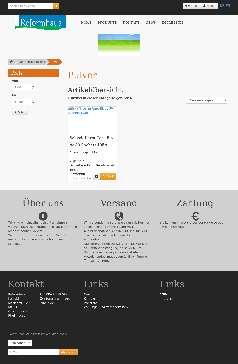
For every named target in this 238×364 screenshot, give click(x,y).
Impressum (172, 22)
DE (222, 5)
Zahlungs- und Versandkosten (106, 307)
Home (86, 22)
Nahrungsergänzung (31, 61)
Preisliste (90, 303)
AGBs (164, 294)
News (151, 22)
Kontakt (131, 22)
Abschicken (68, 352)
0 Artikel (193, 5)
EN (228, 5)
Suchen (20, 111)
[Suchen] (56, 6)
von (15, 81)
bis (14, 95)
